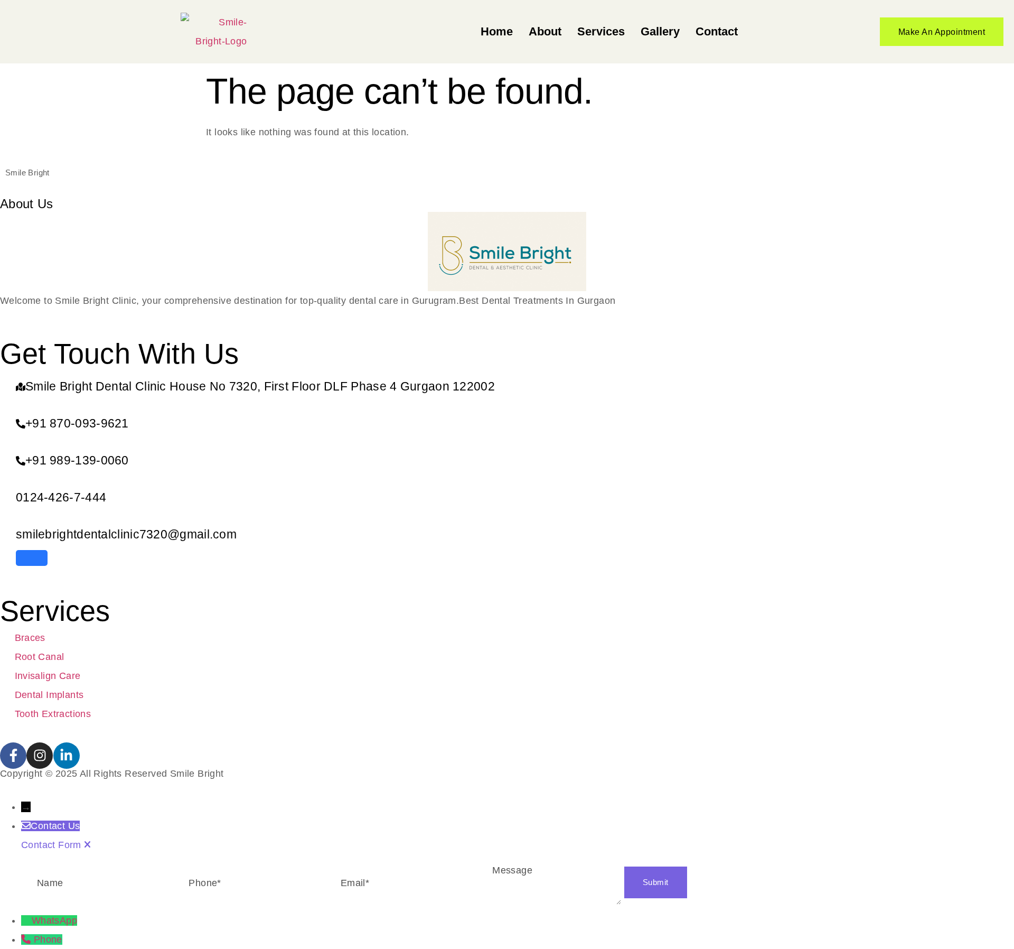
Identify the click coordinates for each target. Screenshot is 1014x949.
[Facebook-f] (13, 755)
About (545, 31)
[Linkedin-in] (66, 755)
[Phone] (27, 939)
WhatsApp (54, 920)
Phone (48, 939)
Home (497, 31)
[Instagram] (39, 755)
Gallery (660, 31)
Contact (717, 31)
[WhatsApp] (26, 920)
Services (601, 31)
